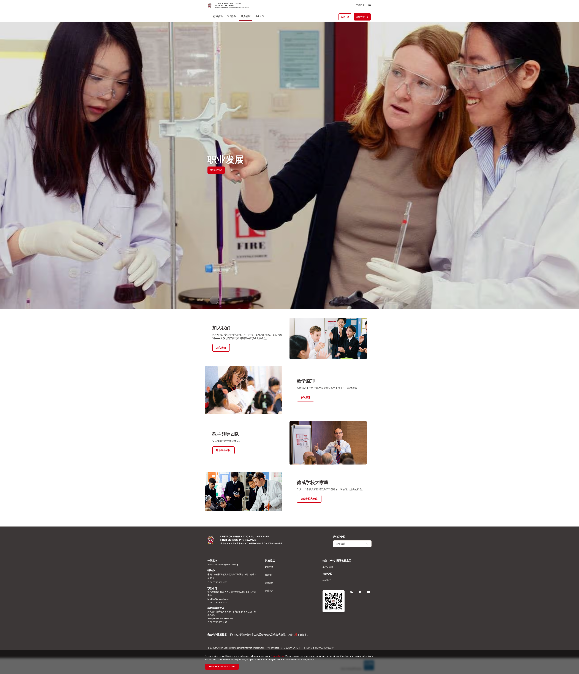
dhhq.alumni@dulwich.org (220, 618)
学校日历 (360, 5)
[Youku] (360, 592)
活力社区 (246, 16)
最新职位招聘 (216, 170)
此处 (295, 634)
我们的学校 (339, 536)
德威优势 (218, 16)
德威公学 (327, 580)
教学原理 (305, 397)
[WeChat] (351, 592)
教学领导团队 (223, 450)
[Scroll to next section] (214, 300)
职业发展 (269, 590)
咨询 (343, 17)
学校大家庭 (328, 567)
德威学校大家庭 (309, 498)
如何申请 (269, 567)
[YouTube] (368, 592)
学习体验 (232, 16)
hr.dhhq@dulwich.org (218, 599)
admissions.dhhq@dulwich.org (222, 564)
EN (369, 5)
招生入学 (259, 16)
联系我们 (269, 575)
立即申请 (360, 17)
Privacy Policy (277, 656)
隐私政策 (269, 583)
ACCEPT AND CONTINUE (222, 667)
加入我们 (221, 347)
